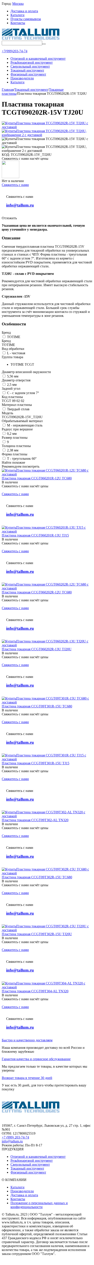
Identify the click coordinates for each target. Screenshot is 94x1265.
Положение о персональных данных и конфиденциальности (39, 1205)
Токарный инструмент (27, 1168)
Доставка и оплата (24, 11)
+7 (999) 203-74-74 (15, 1137)
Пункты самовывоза (25, 19)
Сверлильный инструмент (30, 1164)
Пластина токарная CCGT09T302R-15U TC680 (37, 877)
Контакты (17, 23)
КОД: (6, 154)
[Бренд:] (10, 177)
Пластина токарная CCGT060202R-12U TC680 (37, 592)
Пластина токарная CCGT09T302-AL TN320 (35, 820)
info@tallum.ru (20, 205)
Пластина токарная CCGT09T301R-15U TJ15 (35, 763)
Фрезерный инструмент (28, 1172)
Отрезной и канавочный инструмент (38, 1156)
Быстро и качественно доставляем (27, 1040)
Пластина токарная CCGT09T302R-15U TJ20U (37, 934)
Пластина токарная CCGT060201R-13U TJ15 (35, 535)
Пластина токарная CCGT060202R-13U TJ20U (36, 649)
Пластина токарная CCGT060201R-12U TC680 (37, 478)
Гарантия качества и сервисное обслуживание (36, 1059)
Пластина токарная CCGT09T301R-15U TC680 (37, 706)
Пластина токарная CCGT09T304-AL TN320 (35, 991)
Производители (22, 1191)
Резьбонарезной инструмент (31, 1160)
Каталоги (17, 15)
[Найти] (44, 44)
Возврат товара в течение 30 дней (27, 1078)
